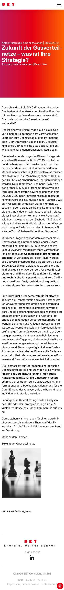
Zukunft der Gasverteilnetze (18, 443)
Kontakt (30, 580)
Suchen (41, 580)
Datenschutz (49, 584)
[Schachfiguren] (21, 496)
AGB (20, 580)
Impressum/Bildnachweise (23, 584)
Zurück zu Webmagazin (16, 511)
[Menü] (59, 5)
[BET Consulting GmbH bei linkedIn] (32, 559)
